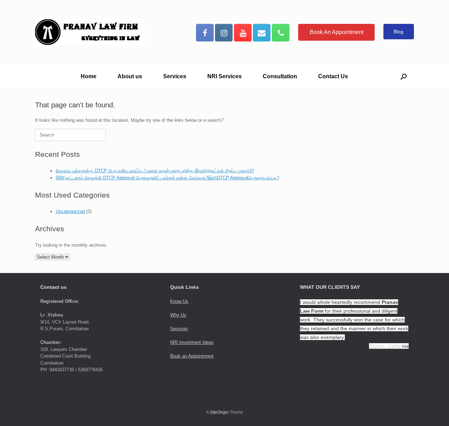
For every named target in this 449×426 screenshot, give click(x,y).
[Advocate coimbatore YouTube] (243, 32)
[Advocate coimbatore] (90, 32)
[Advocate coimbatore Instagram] (224, 32)
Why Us (178, 315)
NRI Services (224, 76)
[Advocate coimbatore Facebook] (205, 32)
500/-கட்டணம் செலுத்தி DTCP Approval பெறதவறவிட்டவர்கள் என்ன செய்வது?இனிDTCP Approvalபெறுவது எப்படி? (167, 177)
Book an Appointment (192, 356)
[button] (403, 76)
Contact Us (333, 76)
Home (88, 76)
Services (174, 76)
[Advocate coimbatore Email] (261, 32)
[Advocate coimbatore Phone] (280, 32)
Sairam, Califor (385, 346)
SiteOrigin (219, 412)
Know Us (179, 301)
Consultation (280, 76)
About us (130, 76)
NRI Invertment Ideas (192, 342)
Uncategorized (70, 211)
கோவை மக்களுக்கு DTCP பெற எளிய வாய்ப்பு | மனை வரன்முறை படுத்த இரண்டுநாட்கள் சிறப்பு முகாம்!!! (155, 170)
